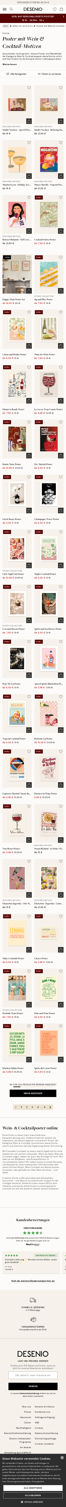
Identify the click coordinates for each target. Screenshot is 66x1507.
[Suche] (11, 9)
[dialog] (33, 1480)
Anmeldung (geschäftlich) (17, 1452)
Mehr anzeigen (33, 1093)
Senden (33, 1386)
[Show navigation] (4, 9)
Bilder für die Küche (23, 26)
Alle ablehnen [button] (33, 1495)
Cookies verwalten (44, 1444)
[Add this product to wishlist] (29, 87)
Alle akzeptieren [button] (33, 1488)
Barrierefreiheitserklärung (17, 1433)
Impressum (25, 1417)
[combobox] (62, 1457)
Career (27, 1422)
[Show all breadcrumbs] (5, 26)
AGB (37, 1422)
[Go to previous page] (16, 1107)
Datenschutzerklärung (29, 1393)
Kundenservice (42, 1412)
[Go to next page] (50, 1107)
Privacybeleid (38, 1481)
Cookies (39, 1428)
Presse (27, 1412)
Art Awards (25, 1447)
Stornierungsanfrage (45, 1438)
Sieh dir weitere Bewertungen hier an (33, 1280)
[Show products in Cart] (61, 9)
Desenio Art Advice (44, 1406)
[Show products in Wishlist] (54, 9)
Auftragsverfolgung (45, 1417)
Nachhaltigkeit (23, 1428)
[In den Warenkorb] (29, 121)
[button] (33, 1501)
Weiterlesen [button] (9, 64)
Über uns (26, 1406)
